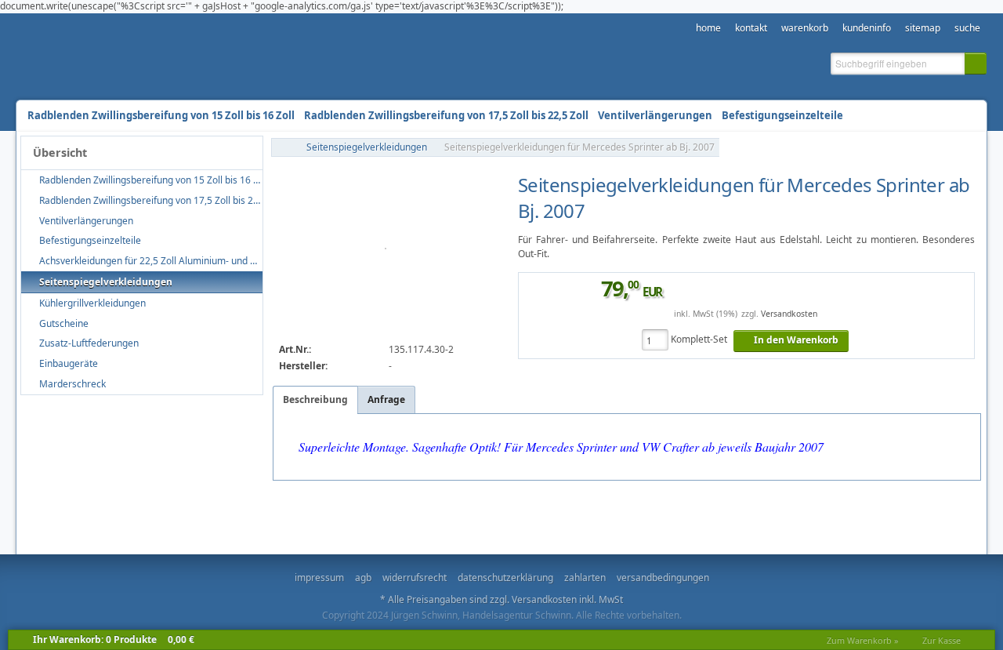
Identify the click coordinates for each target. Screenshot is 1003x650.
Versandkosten (789, 313)
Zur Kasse (941, 640)
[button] (976, 63)
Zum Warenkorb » (863, 640)
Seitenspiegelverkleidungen (366, 147)
